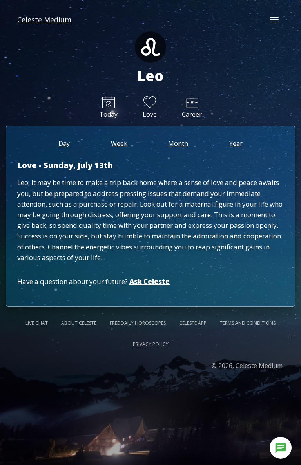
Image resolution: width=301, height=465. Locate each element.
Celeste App (193, 323)
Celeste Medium (44, 19)
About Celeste (78, 323)
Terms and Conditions (248, 323)
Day (64, 143)
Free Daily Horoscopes (138, 323)
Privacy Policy (151, 344)
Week (119, 143)
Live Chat (36, 323)
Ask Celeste (149, 281)
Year (236, 143)
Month (178, 143)
